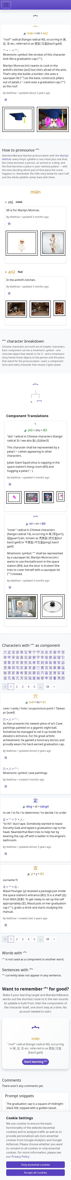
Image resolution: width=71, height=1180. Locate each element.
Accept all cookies (35, 1172)
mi (38, 33)
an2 (45, 33)
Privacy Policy (20, 1156)
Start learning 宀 (35, 1062)
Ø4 (43, 524)
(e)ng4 (44, 806)
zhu (38, 430)
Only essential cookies (35, 1165)
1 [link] (11, 687)
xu (38, 702)
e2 (44, 702)
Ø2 (42, 874)
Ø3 (45, 430)
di (36, 806)
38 (47, 687)
